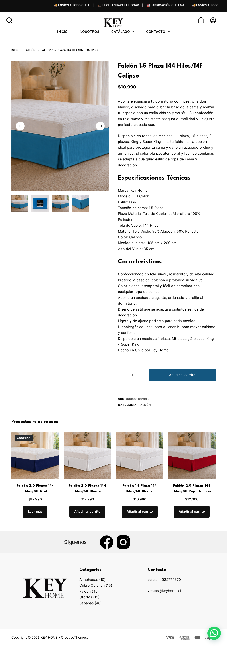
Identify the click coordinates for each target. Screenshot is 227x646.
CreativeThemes (74, 637)
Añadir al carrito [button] (87, 511)
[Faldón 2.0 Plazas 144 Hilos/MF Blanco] (87, 455)
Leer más (35, 511)
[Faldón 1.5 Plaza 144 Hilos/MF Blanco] (139, 455)
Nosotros (90, 31)
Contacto (156, 31)
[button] (214, 633)
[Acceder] (213, 20)
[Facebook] (106, 542)
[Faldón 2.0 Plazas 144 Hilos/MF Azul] (35, 455)
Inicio (62, 31)
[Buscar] (9, 20)
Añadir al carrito (182, 375)
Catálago (120, 31)
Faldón (145, 405)
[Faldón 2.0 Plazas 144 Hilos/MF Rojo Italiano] (191, 455)
